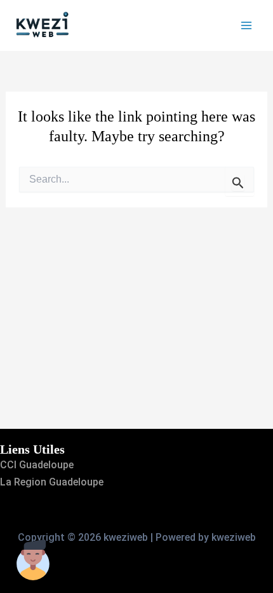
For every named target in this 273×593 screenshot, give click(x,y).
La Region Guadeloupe (51, 482)
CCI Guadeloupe (37, 465)
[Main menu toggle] (246, 25)
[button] (33, 560)
